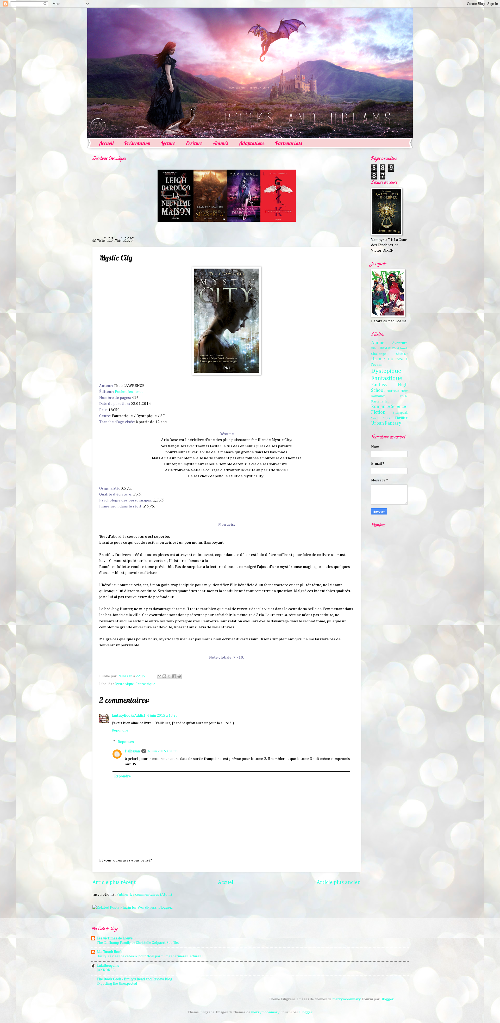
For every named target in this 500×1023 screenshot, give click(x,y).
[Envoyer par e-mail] (159, 676)
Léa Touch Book (109, 952)
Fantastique (145, 684)
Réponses (126, 742)
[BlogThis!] (164, 676)
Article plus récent (114, 882)
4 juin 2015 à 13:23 (162, 715)
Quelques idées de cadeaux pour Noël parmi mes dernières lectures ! (150, 956)
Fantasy (379, 384)
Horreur (392, 391)
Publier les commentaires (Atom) (144, 894)
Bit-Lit (385, 348)
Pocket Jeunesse (129, 392)
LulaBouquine (108, 966)
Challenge (378, 354)
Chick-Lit (402, 354)
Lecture (168, 143)
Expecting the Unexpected (117, 983)
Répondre (120, 730)
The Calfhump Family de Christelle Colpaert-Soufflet (138, 943)
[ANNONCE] (106, 970)
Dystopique (124, 684)
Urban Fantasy (386, 423)
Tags (386, 418)
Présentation (137, 143)
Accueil (106, 143)
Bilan (375, 348)
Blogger (386, 999)
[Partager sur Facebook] (174, 676)
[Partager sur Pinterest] (179, 676)
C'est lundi (400, 348)
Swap (374, 418)
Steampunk (400, 412)
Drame (378, 359)
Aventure (400, 343)
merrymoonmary (346, 999)
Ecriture (194, 143)
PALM (404, 396)
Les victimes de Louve (115, 938)
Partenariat (380, 401)
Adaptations (251, 143)
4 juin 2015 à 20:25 (163, 751)
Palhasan (132, 751)
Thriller (401, 418)
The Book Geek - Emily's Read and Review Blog (134, 979)
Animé (377, 342)
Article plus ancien (339, 882)
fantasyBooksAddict (128, 715)
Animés (220, 143)
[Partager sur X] (169, 676)
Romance (380, 406)
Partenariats (288, 143)
